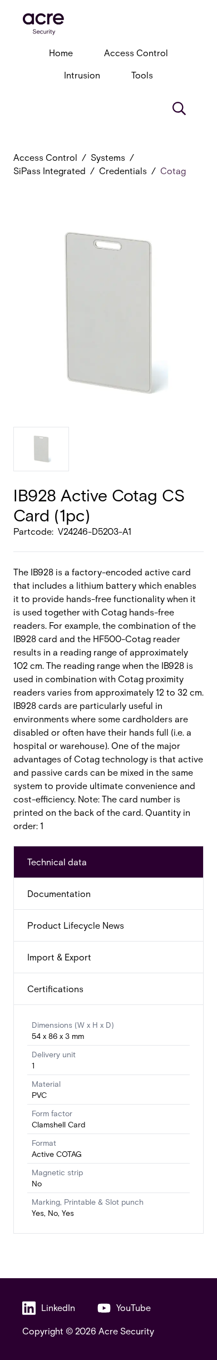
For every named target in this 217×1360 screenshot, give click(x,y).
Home (61, 52)
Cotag (173, 170)
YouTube (133, 1307)
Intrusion (82, 75)
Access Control (136, 52)
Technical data (57, 861)
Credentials (123, 170)
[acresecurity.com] (108, 24)
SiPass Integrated (49, 170)
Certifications (55, 988)
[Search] (179, 108)
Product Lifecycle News (75, 925)
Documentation (59, 893)
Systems (108, 157)
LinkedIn (58, 1307)
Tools (142, 75)
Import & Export (59, 957)
